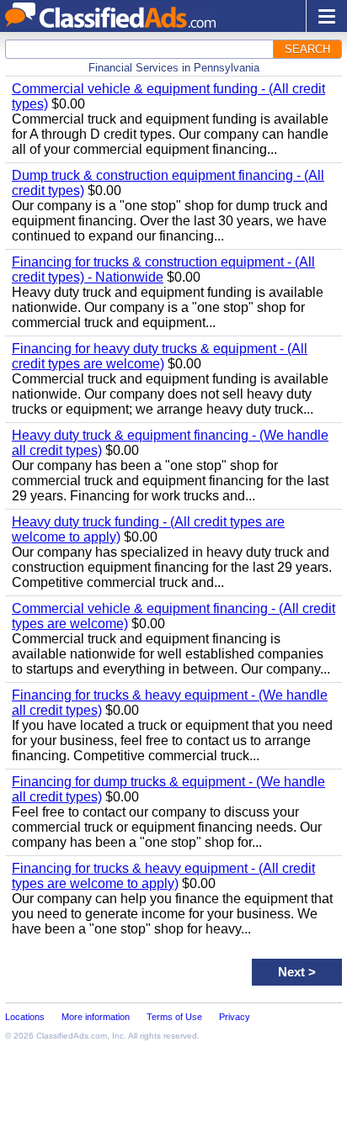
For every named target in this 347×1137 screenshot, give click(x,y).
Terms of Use (174, 1017)
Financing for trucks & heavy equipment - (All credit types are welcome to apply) (163, 876)
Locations (25, 1017)
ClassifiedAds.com (71, 1035)
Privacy (234, 1017)
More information (95, 1017)
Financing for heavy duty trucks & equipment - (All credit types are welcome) (159, 356)
